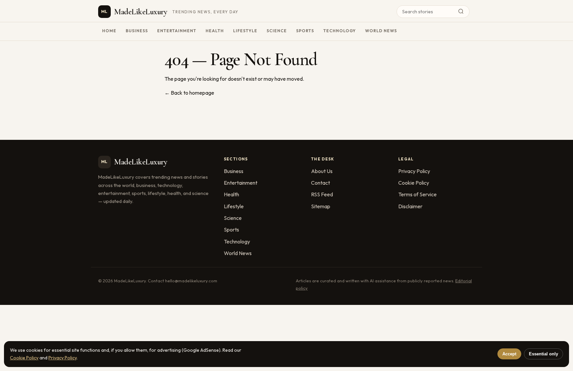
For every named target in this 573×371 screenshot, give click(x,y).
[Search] (463, 11)
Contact (320, 182)
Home (109, 30)
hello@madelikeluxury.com (191, 280)
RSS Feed (322, 194)
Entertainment (176, 30)
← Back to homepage (189, 92)
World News (381, 30)
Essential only (543, 353)
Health (215, 30)
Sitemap (320, 206)
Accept (509, 353)
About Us (322, 171)
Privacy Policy (414, 171)
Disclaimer (410, 206)
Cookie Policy (413, 182)
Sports (305, 30)
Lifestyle (245, 30)
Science (277, 30)
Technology (339, 30)
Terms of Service (417, 194)
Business (137, 30)
